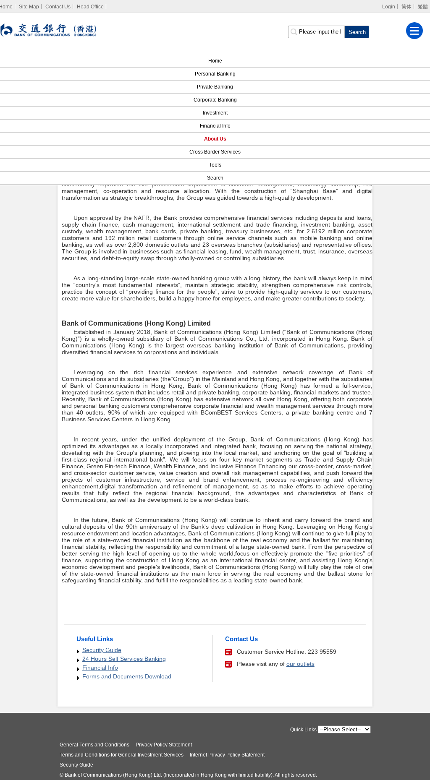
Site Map (29, 6)
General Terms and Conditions (94, 745)
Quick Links (303, 730)
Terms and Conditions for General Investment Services (122, 755)
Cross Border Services (215, 152)
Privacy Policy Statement (164, 745)
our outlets (300, 663)
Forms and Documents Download (126, 676)
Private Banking (215, 87)
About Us (215, 139)
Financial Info (215, 126)
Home (215, 61)
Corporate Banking (215, 100)
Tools (215, 165)
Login (388, 6)
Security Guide (101, 650)
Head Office (90, 6)
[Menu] (414, 30)
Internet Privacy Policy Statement (227, 755)
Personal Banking (215, 74)
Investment (215, 113)
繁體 (423, 6)
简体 (406, 6)
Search (215, 178)
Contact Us (58, 6)
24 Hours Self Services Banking (124, 658)
